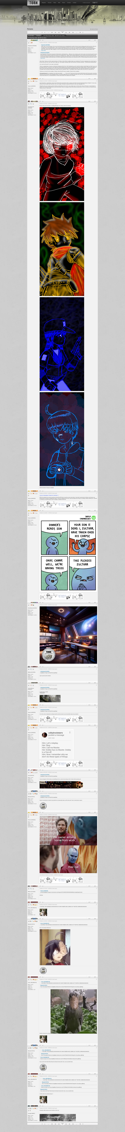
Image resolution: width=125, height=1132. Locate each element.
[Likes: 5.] (89, 725)
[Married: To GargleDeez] (31, 605)
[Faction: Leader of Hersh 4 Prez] (36, 904)
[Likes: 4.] (89, 101)
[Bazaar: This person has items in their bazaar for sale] (28, 83)
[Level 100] (30, 793)
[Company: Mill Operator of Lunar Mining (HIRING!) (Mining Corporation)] (31, 103)
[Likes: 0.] (89, 791)
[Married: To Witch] (35, 793)
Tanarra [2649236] (44, 890)
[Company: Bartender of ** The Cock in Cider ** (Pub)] (31, 669)
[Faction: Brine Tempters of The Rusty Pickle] (33, 685)
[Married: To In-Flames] (35, 1108)
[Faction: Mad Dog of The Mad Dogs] (33, 669)
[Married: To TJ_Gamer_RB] (33, 904)
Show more (43, 50)
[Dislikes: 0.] (95, 40)
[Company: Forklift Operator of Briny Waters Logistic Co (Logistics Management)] (31, 685)
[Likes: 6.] (89, 490)
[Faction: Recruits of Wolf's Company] (33, 103)
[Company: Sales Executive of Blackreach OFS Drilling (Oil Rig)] (36, 1108)
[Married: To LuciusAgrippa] (33, 81)
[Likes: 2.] (89, 40)
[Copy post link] (96, 42)
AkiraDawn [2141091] (44, 52)
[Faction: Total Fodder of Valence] (28, 1110)
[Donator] (31, 81)
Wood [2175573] (43, 985)
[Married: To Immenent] (31, 42)
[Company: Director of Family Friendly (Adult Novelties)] (35, 904)
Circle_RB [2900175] (44, 923)
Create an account (86, 2)
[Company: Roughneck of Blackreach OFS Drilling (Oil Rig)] (35, 81)
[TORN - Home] (33, 3)
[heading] (68, 59)
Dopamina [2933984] (45, 44)
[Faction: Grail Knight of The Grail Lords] (35, 772)
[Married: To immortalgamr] (31, 772)
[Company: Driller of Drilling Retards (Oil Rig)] (33, 772)
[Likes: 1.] (89, 977)
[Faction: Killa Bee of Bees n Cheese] (36, 81)
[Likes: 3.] (89, 602)
